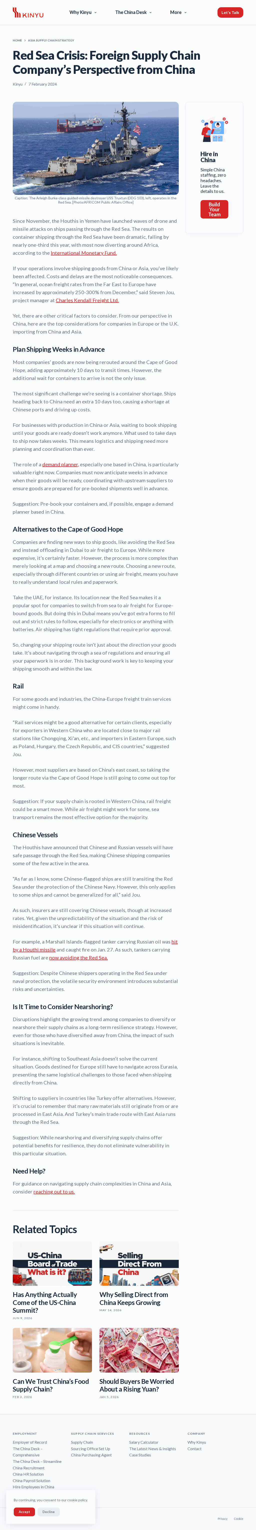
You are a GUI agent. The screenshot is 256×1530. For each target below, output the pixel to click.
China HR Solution (28, 1474)
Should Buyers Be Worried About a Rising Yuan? (137, 1385)
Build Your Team (214, 209)
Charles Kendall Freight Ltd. (87, 300)
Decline (48, 1512)
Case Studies (140, 1454)
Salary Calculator (143, 1442)
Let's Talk (230, 12)
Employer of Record (30, 1442)
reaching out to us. (54, 1191)
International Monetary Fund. (84, 253)
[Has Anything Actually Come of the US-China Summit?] (52, 1263)
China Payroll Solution (31, 1480)
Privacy (223, 1519)
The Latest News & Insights (152, 1448)
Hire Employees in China (33, 1486)
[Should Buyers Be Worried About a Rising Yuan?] (139, 1350)
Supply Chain (82, 1442)
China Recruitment (28, 1467)
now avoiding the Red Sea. (78, 957)
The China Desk (131, 12)
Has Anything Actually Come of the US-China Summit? (45, 1302)
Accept (24, 1512)
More (176, 12)
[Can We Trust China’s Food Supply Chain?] (52, 1350)
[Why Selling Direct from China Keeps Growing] (139, 1263)
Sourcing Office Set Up (90, 1448)
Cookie (238, 1519)
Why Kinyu (81, 12)
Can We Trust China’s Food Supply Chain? (51, 1385)
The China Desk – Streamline (37, 1461)
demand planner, (60, 464)
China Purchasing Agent (91, 1454)
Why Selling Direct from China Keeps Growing (134, 1298)
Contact (195, 1448)
